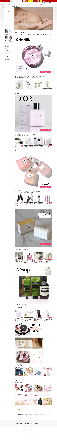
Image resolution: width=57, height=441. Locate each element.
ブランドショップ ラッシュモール (4, 6)
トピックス (10, 6)
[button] (54, 2)
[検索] (41, 4)
